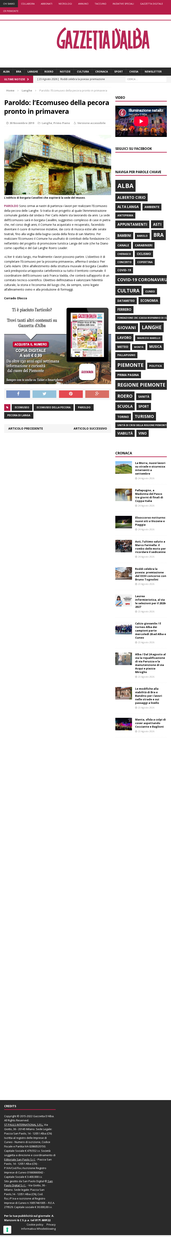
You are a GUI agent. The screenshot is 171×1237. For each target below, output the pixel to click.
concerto (124, 262)
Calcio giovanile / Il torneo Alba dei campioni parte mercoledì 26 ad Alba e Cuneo (150, 630)
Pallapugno (126, 355)
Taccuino (100, 3)
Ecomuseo (22, 407)
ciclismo (144, 254)
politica (155, 366)
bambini (124, 235)
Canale (123, 245)
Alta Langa (128, 206)
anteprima (125, 215)
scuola (125, 406)
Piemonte (130, 364)
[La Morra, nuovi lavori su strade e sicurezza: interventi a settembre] (123, 471)
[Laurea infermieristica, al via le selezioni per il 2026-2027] (123, 605)
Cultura (83, 71)
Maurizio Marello (148, 338)
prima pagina (128, 375)
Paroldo (84, 407)
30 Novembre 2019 (22, 123)
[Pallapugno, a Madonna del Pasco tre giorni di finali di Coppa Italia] (123, 499)
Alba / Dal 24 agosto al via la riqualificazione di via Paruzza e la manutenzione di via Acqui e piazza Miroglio (150, 663)
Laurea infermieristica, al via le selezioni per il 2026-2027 (150, 601)
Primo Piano (61, 123)
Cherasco (124, 254)
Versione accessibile (91, 123)
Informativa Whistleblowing (38, 1229)
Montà (138, 346)
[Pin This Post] (71, 394)
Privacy (51, 1224)
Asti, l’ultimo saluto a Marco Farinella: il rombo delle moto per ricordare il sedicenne (150, 547)
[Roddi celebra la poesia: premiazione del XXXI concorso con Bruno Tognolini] (123, 577)
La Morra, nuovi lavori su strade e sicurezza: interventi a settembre (150, 468)
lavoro (124, 337)
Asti (157, 224)
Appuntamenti (132, 224)
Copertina (145, 262)
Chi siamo (9, 3)
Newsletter (153, 71)
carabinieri (143, 245)
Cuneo (150, 291)
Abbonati (46, 3)
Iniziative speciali (123, 3)
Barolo (142, 236)
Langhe (33, 71)
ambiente (152, 207)
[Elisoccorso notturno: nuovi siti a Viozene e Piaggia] (123, 526)
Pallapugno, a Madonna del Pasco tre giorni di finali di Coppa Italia (149, 495)
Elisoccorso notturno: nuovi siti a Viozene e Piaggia (150, 521)
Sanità (143, 397)
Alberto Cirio (131, 197)
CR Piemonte (10, 11)
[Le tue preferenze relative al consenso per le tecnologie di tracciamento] (7, 1230)
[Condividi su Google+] (97, 394)
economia (149, 300)
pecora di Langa (18, 415)
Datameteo (126, 301)
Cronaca (101, 71)
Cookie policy (35, 1224)
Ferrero (124, 309)
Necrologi (65, 3)
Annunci (83, 3)
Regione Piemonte (141, 384)
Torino (123, 417)
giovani (126, 327)
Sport (118, 71)
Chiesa (133, 71)
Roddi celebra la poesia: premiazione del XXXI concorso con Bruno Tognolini (150, 574)
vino (142, 433)
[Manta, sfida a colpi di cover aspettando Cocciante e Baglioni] (123, 728)
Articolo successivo (90, 428)
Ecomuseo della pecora (53, 407)
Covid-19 (124, 270)
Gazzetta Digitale (151, 3)
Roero (48, 71)
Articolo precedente (25, 428)
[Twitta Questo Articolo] (44, 394)
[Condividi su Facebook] (18, 394)
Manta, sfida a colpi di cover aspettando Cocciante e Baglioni (150, 723)
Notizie (65, 71)
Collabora (28, 3)
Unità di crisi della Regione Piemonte (142, 425)
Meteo (122, 347)
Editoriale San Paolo (17, 1159)
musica (155, 347)
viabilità (125, 433)
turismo (144, 416)
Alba (6, 71)
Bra (18, 71)
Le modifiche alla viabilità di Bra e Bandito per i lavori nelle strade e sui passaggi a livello (148, 696)
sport (143, 406)
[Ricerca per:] (146, 79)
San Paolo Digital (33, 1181)
